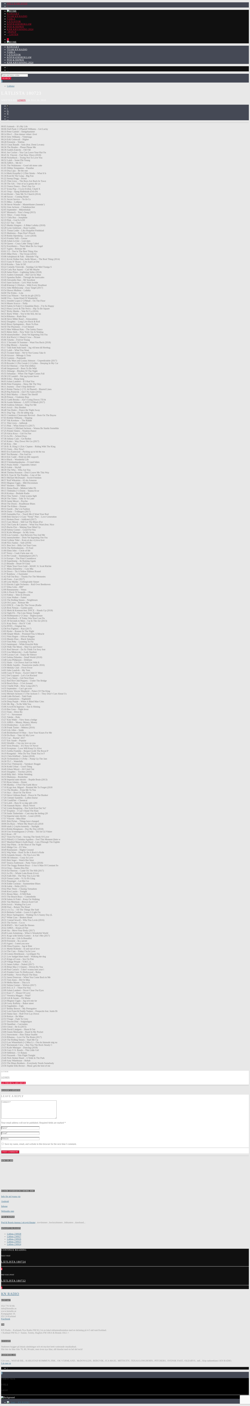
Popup (12, 32)
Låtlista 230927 (14, 1236)
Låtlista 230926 (14, 1239)
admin (21, 100)
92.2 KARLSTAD (18, 3)
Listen (13, 34)
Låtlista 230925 (14, 1241)
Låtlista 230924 (14, 1244)
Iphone (4, 1206)
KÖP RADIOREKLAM (19, 24)
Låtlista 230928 (14, 1234)
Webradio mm (7, 1211)
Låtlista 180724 (13, 1261)
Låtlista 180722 (13, 1280)
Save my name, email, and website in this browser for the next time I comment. (40, 1144)
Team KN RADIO (17, 16)
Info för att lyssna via (10, 1196)
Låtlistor (14, 21)
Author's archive (13, 1083)
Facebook (5, 1319)
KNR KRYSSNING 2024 (20, 29)
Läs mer (5, 1363)
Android (5, 1201)
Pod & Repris (15, 26)
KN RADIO (10, 1294)
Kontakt (13, 13)
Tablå (11, 19)
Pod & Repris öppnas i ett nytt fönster (18, 1222)
